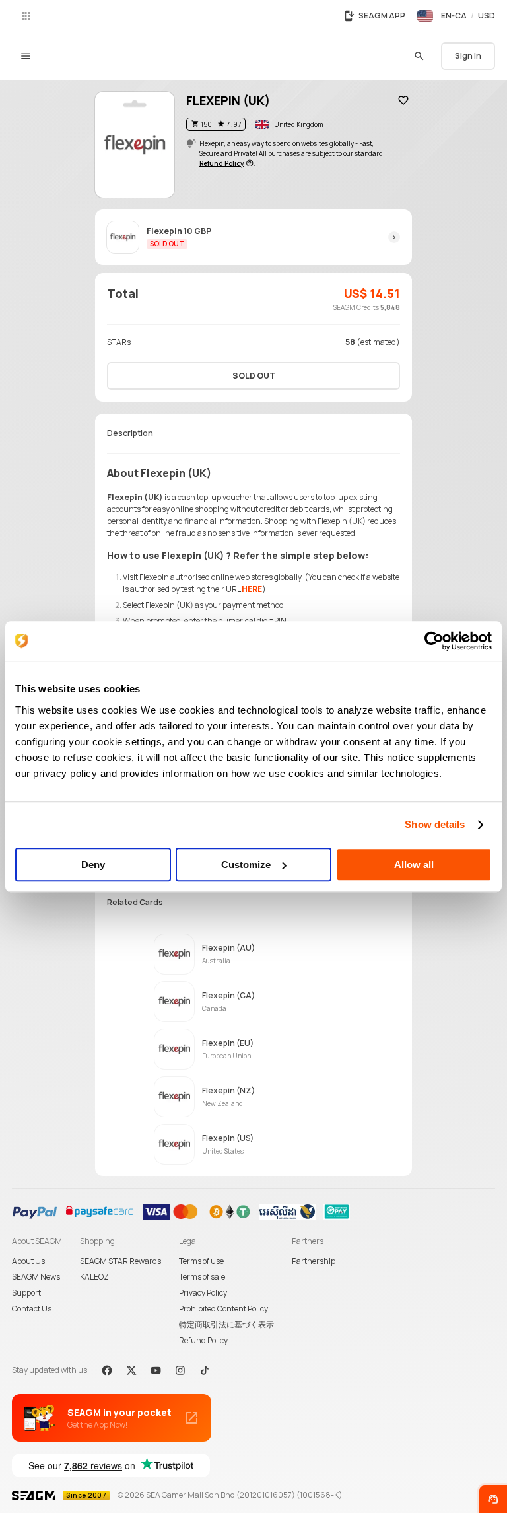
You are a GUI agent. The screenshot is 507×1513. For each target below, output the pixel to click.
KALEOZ (94, 1276)
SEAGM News (36, 1276)
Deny (93, 864)
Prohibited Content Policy (223, 1308)
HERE (252, 589)
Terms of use (201, 1261)
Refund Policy (203, 1340)
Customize (246, 864)
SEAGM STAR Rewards (120, 1261)
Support (26, 1292)
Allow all (414, 864)
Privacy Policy (203, 1292)
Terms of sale (202, 1276)
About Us (28, 1261)
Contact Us (31, 1308)
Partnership (313, 1261)
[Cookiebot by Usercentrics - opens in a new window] (434, 641)
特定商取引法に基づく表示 (226, 1324)
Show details (435, 824)
